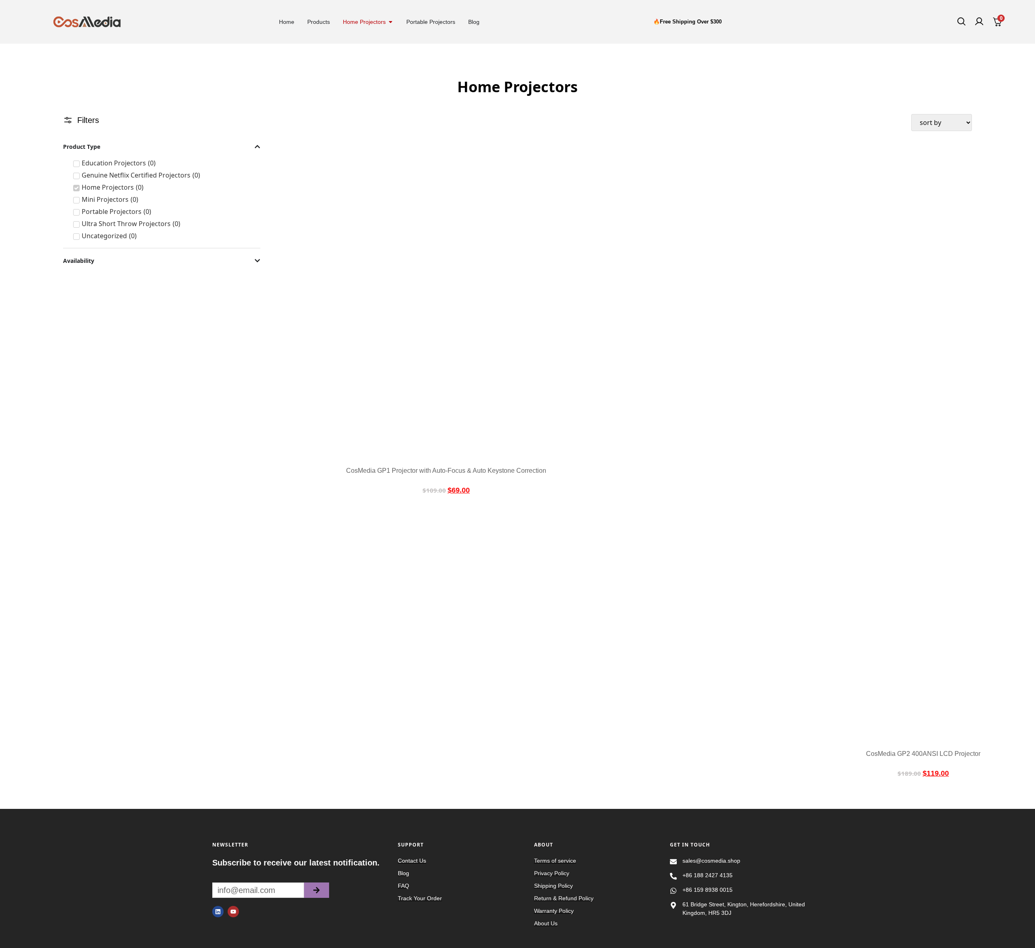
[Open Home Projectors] (390, 22)
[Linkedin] (218, 911)
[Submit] (316, 890)
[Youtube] (233, 911)
